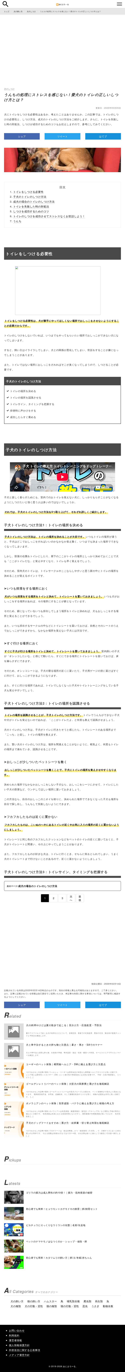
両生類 (99, 1301)
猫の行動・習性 (70, 1306)
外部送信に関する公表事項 (24, 1350)
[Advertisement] (62, 40)
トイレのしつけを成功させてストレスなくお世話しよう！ (49, 216)
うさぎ (95, 1306)
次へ (71, 898)
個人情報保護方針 (19, 1345)
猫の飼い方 (33, 1301)
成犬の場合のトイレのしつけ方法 (34, 201)
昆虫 (85, 1306)
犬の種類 (16, 1306)
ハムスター (50, 1301)
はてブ (103, 136)
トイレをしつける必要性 (28, 192)
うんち (17, 221)
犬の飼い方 (17, 1301)
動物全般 (108, 1306)
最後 (80, 898)
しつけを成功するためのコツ (31, 211)
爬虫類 (87, 1301)
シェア (22, 136)
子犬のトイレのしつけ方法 (29, 197)
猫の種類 (52, 1306)
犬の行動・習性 (34, 1306)
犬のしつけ (9, 88)
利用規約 (14, 1335)
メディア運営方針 (19, 1355)
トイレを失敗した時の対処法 (31, 206)
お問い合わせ (17, 1330)
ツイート (62, 136)
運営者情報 (15, 1340)
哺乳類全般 (73, 1301)
